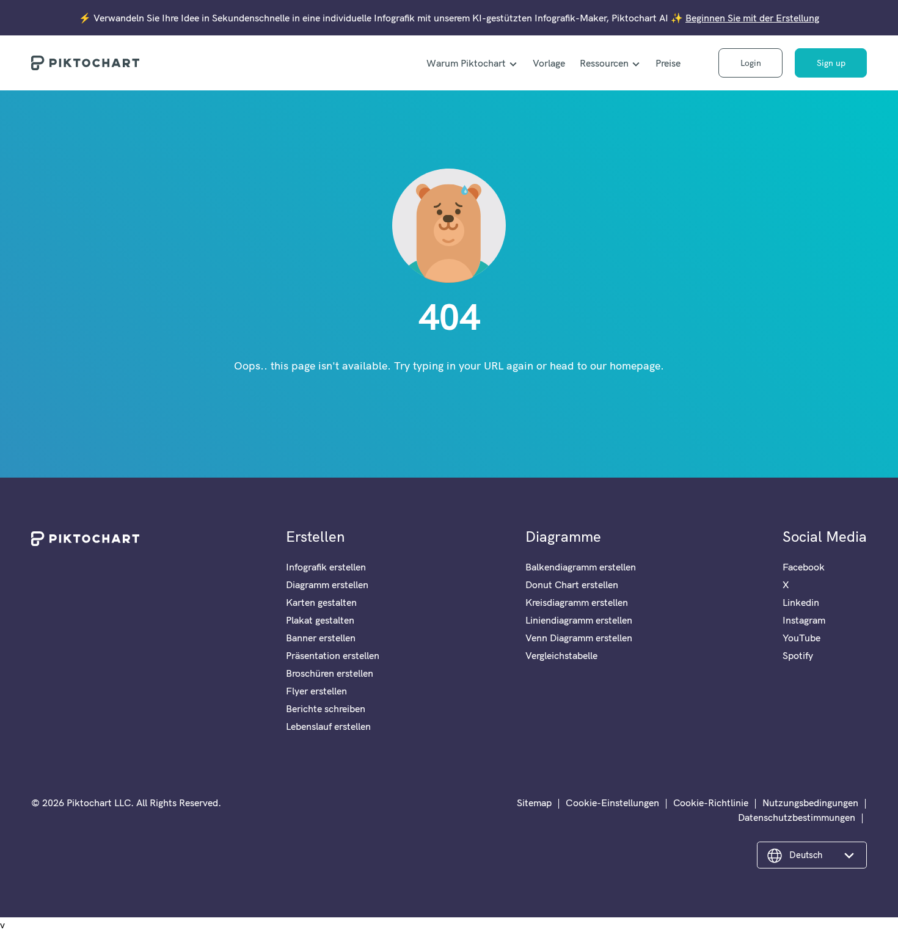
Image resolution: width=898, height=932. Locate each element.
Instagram (804, 620)
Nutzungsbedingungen (810, 802)
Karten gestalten (321, 602)
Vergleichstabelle (561, 655)
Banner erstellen (321, 638)
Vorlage (549, 63)
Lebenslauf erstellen (328, 726)
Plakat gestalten (320, 620)
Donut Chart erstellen (571, 584)
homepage (635, 366)
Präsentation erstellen (332, 655)
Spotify (798, 655)
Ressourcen (604, 63)
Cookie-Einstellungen (612, 802)
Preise (668, 63)
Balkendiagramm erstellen (580, 567)
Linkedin (801, 602)
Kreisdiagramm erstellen (576, 602)
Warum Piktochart (466, 63)
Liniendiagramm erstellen (578, 620)
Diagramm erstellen (327, 584)
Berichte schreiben (325, 708)
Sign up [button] (831, 62)
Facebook (804, 567)
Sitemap (534, 802)
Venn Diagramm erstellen (578, 638)
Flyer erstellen (316, 691)
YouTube (801, 638)
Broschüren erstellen (329, 673)
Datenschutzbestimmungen (796, 817)
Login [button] (750, 62)
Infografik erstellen (326, 567)
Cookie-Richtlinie (710, 802)
